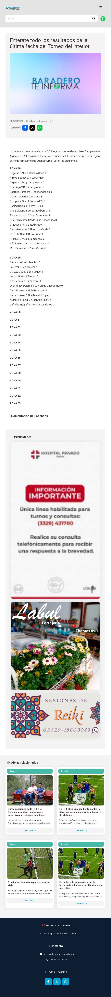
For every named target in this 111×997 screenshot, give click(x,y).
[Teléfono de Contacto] (103, 18)
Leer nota (29, 830)
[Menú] (101, 7)
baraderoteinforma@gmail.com (59, 954)
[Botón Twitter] (57, 981)
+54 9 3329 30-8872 (58, 959)
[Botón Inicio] (55, 8)
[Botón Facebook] (48, 981)
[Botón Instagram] (65, 981)
